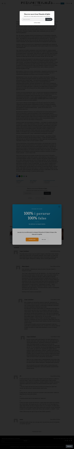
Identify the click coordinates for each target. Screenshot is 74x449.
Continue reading (37, 22)
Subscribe (49, 19)
